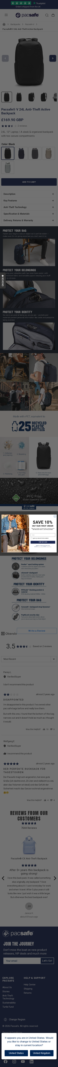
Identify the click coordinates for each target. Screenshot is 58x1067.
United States (16, 1053)
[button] (3, 280)
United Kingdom (41, 1053)
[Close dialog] (55, 516)
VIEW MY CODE (43, 542)
